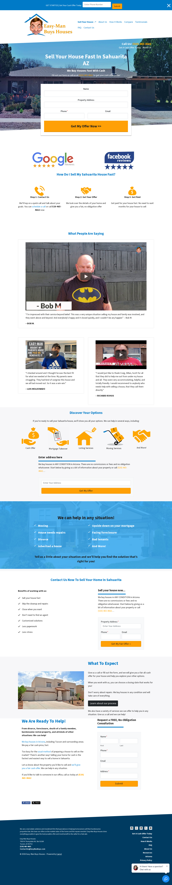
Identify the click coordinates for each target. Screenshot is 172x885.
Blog (150, 864)
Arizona (148, 856)
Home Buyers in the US (142, 867)
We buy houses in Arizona (33, 741)
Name (86, 89)
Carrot (59, 854)
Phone (64, 111)
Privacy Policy (146, 860)
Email (107, 111)
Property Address (86, 100)
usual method (44, 751)
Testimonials (141, 22)
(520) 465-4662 (141, 44)
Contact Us (89, 27)
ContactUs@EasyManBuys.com (32, 849)
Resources (147, 852)
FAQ (79, 27)
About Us (102, 22)
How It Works (115, 22)
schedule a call (39, 206)
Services (148, 871)
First (102, 745)
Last (121, 745)
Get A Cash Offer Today (130, 47)
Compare (128, 22)
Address (104, 771)
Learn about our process (103, 703)
